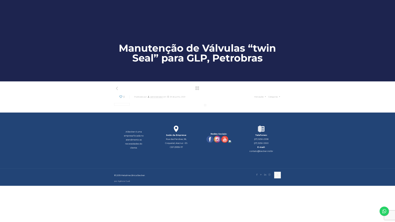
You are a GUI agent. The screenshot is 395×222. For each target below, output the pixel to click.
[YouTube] (261, 174)
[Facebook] (257, 174)
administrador (156, 97)
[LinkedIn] (265, 174)
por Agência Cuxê (122, 181)
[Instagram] (269, 174)
